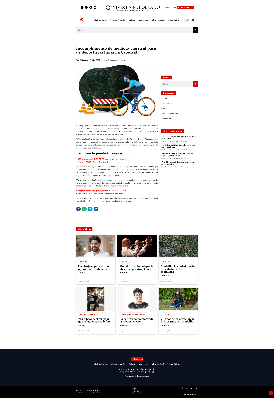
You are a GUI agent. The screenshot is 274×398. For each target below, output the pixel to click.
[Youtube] (95, 7)
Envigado (111, 60)
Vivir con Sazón (158, 20)
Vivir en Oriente (173, 20)
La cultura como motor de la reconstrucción (136, 320)
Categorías (137, 359)
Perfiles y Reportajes (89, 314)
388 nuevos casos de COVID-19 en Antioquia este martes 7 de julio (106, 159)
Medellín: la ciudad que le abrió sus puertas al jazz (178, 146)
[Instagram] (86, 7)
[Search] (195, 30)
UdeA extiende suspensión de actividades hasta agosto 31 (102, 193)
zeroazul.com (194, 394)
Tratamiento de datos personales (137, 376)
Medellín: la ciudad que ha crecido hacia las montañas (177, 154)
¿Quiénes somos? (101, 20)
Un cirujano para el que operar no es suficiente (179, 137)
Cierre (104, 60)
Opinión (121, 20)
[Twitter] (90, 7)
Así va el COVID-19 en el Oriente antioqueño (96, 162)
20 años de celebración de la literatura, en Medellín (178, 320)
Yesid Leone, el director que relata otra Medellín (177, 163)
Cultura (132, 20)
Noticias (113, 20)
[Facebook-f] (82, 7)
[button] (193, 20)
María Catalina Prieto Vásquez (134, 314)
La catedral (120, 60)
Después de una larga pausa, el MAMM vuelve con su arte (102, 190)
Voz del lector (144, 20)
